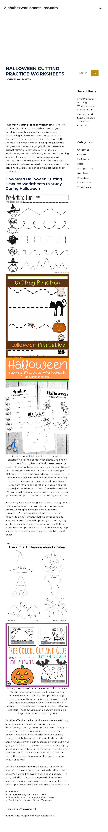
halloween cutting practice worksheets (27, 794)
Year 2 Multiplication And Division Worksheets (30, 800)
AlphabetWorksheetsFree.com (31, 8)
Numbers (82, 173)
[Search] (95, 73)
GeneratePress (79, 826)
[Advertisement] (54, 34)
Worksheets (84, 187)
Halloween (14, 791)
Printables (83, 178)
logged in (26, 815)
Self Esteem (84, 182)
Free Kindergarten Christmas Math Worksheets (31, 797)
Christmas (83, 149)
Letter (80, 164)
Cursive (81, 154)
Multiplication (85, 168)
